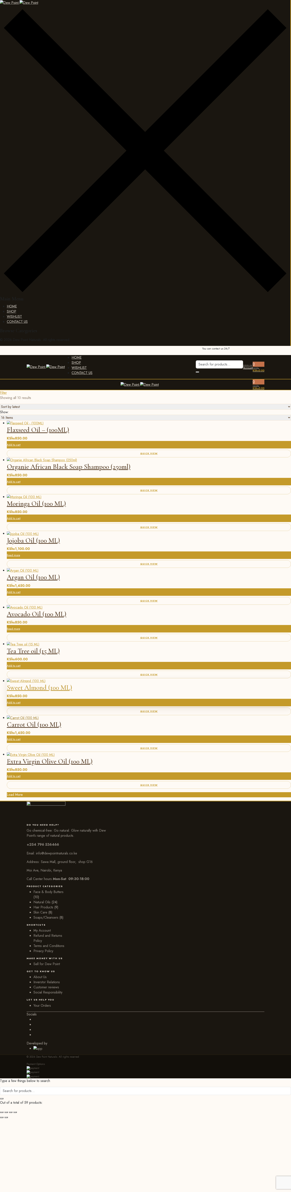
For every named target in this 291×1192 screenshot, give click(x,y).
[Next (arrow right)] (6, 1117)
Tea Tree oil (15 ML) (33, 651)
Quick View (149, 564)
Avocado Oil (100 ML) (36, 614)
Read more (13, 555)
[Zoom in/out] (1, 1112)
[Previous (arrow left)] (1, 1117)
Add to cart (13, 592)
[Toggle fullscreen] (6, 1112)
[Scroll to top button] (281, 1182)
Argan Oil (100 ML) (33, 577)
